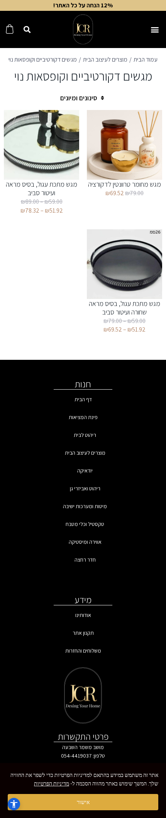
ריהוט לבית (85, 434)
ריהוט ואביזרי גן (85, 488)
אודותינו (83, 615)
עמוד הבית (146, 59)
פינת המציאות (83, 417)
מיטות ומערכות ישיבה (85, 506)
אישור (83, 802)
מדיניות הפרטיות (51, 783)
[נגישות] (14, 804)
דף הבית (83, 399)
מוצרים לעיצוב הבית (105, 59)
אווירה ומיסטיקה (85, 541)
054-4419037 (76, 755)
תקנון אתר (83, 632)
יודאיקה (85, 470)
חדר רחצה (85, 559)
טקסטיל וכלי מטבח (85, 524)
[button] (154, 29)
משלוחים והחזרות (83, 650)
